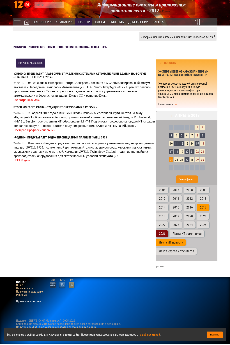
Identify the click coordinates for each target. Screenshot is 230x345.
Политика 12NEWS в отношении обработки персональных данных (56, 327)
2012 (189, 198)
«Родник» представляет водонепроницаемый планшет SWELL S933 (60, 137)
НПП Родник (22, 160)
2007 (176, 190)
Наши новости (24, 288)
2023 (176, 225)
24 (171, 159)
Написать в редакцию (29, 291)
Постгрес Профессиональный (34, 130)
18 (176, 151)
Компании (64, 22)
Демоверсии (138, 22)
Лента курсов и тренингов (176, 251)
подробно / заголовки (30, 63)
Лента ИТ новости (171, 242)
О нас (19, 285)
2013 (203, 198)
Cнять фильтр (187, 179)
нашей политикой (149, 334)
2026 (162, 233)
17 (171, 151)
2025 (203, 225)
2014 (162, 207)
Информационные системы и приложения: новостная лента (178, 37)
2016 (189, 207)
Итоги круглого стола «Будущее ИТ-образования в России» (55, 107)
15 (197, 143)
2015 (176, 207)
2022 (162, 225)
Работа (158, 22)
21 (192, 151)
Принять (214, 334)
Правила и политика (28, 301)
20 (186, 151)
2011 (176, 198)
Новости (83, 22)
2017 (203, 207)
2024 (189, 225)
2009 (203, 190)
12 (181, 143)
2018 (162, 216)
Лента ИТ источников (187, 233)
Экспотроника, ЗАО (26, 100)
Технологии (42, 22)
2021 (203, 216)
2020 (189, 216)
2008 (189, 190)
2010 (162, 198)
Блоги (100, 22)
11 (176, 143)
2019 (176, 216)
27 (186, 159)
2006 (162, 190)
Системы (117, 22)
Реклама (21, 295)
